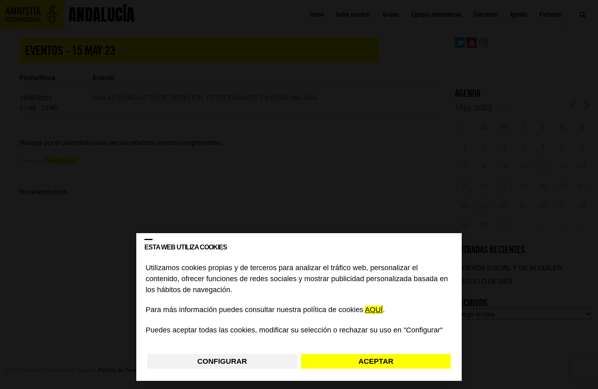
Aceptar (375, 361)
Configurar (222, 361)
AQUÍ (374, 310)
